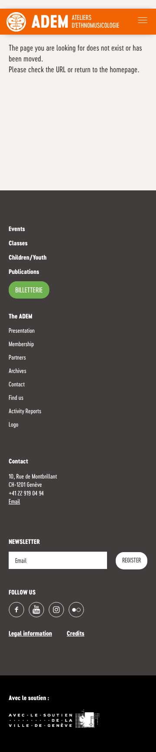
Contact (17, 385)
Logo (13, 425)
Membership (21, 344)
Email (14, 502)
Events (17, 230)
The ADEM (20, 317)
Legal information (30, 634)
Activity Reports (25, 411)
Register (131, 561)
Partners (17, 358)
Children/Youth (27, 258)
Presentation (22, 331)
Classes (18, 244)
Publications (24, 273)
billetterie (29, 290)
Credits (75, 634)
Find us (16, 398)
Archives (17, 371)
